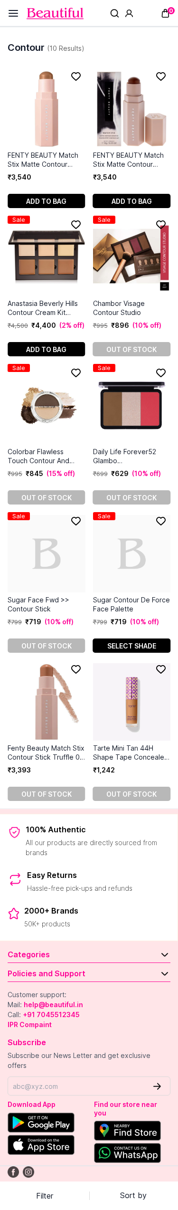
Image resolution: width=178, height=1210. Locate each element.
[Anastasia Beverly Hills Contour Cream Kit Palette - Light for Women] (46, 257)
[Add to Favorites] (76, 76)
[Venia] (55, 13)
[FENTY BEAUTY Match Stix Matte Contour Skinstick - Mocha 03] (46, 109)
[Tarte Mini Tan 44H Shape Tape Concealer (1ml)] (132, 701)
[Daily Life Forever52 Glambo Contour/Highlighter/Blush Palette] (132, 405)
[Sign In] (129, 13)
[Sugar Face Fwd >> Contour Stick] (46, 553)
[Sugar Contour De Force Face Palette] (132, 553)
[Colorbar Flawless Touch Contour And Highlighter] (46, 405)
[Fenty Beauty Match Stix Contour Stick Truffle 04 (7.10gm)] (46, 701)
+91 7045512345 (51, 1014)
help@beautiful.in (53, 1004)
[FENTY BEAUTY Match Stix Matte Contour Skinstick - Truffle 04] (132, 109)
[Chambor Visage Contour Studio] (132, 257)
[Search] (115, 13)
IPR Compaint (30, 1024)
